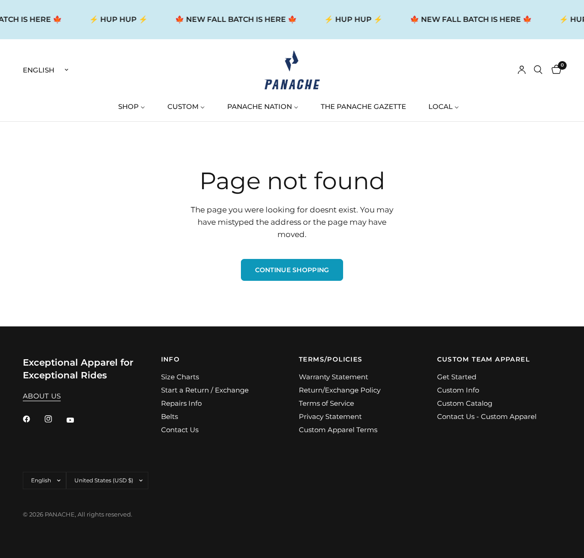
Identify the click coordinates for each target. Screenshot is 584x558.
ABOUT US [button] (42, 396)
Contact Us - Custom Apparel (487, 416)
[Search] (538, 70)
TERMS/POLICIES (331, 359)
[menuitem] (135, 106)
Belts (169, 416)
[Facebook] (33, 419)
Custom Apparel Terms (338, 429)
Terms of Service (326, 403)
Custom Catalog (464, 403)
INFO (170, 359)
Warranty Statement (333, 376)
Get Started (456, 376)
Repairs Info (181, 403)
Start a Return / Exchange (205, 390)
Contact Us (179, 429)
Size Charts (180, 376)
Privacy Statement (330, 416)
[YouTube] (77, 420)
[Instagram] (55, 419)
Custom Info (458, 390)
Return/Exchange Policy (340, 390)
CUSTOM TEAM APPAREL (483, 359)
